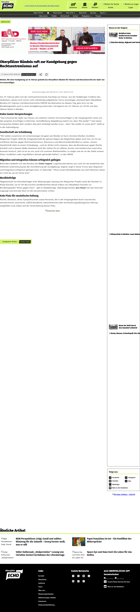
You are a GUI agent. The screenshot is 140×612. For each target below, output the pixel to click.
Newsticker (57, 12)
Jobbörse (73, 7)
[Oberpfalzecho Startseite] (8, 9)
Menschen (43, 16)
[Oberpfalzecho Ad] (41, 6)
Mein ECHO (38, 12)
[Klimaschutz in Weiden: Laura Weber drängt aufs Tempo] (123, 277)
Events (85, 7)
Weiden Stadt (25, 242)
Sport (102, 12)
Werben (95, 7)
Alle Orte (69, 12)
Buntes (93, 12)
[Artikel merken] (46, 74)
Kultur (75, 16)
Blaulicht (83, 12)
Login (130, 7)
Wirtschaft (64, 16)
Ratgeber (86, 16)
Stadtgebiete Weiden (9, 242)
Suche (110, 7)
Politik (54, 16)
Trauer (98, 16)
